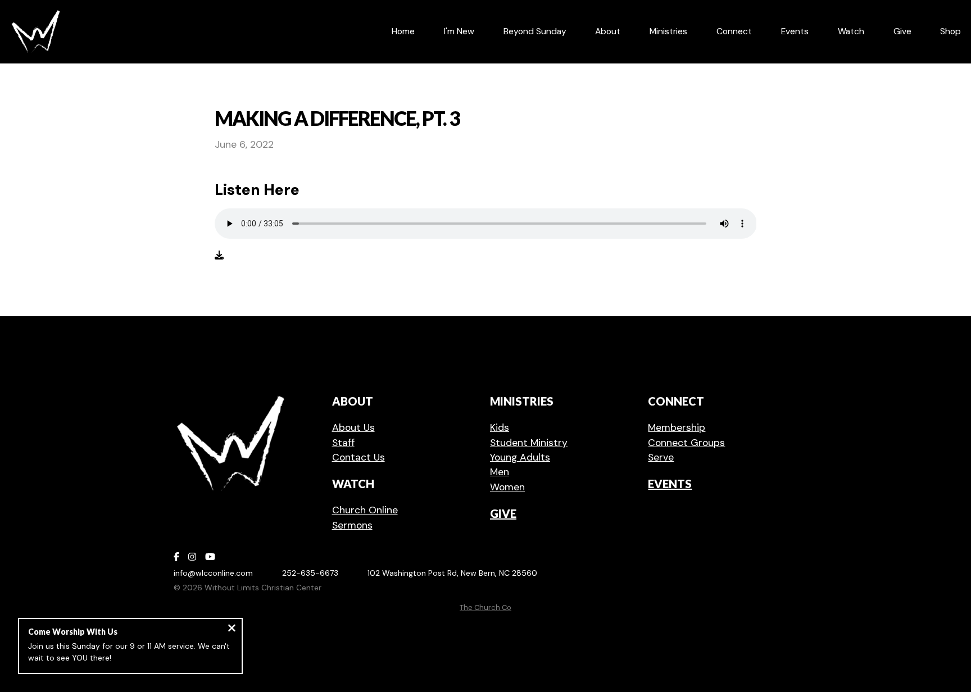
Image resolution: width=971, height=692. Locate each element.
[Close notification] (232, 629)
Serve (661, 457)
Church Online (365, 510)
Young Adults (520, 457)
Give (503, 513)
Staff (343, 442)
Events (670, 483)
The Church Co (485, 607)
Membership (676, 427)
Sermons (352, 525)
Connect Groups (686, 442)
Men (499, 472)
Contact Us (358, 457)
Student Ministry (529, 442)
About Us (353, 427)
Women (507, 487)
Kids (499, 427)
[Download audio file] (219, 255)
